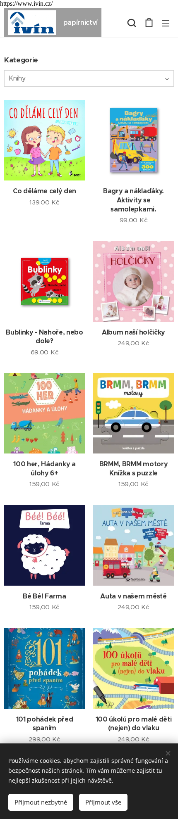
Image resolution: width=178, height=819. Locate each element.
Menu (165, 22)
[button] (132, 22)
